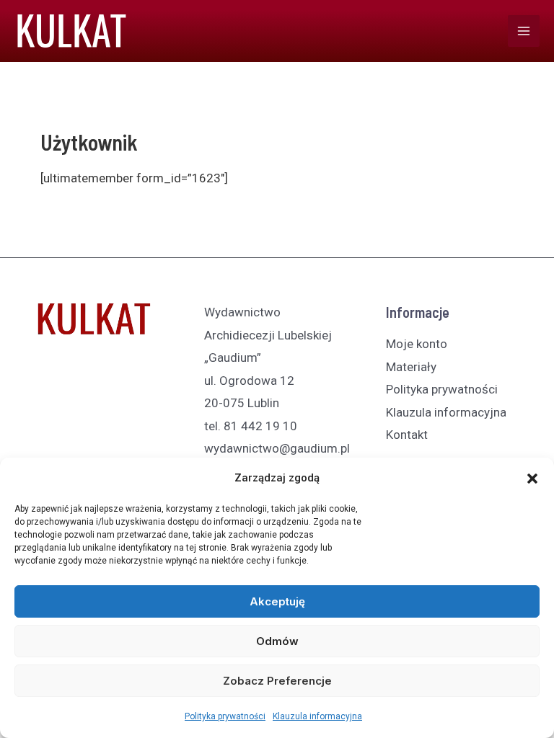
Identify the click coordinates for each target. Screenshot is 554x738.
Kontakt (407, 434)
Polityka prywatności (225, 716)
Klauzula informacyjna (317, 716)
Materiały (411, 367)
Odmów (277, 641)
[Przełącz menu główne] (524, 31)
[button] (532, 478)
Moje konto (416, 344)
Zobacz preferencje (277, 681)
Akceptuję (277, 601)
